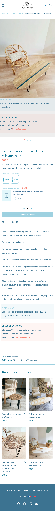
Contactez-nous (19, 129)
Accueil (5, 14)
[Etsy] (30, 503)
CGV (46, 490)
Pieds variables (20, 360)
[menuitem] (29, 497)
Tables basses (15, 14)
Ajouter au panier (27, 214)
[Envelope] (36, 503)
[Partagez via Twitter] (13, 222)
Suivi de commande (33, 490)
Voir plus (5, 421)
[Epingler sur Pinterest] (17, 222)
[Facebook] (18, 503)
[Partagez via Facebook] (9, 222)
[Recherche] (46, 5)
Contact (22, 497)
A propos (11, 490)
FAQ (19, 490)
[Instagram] (24, 503)
